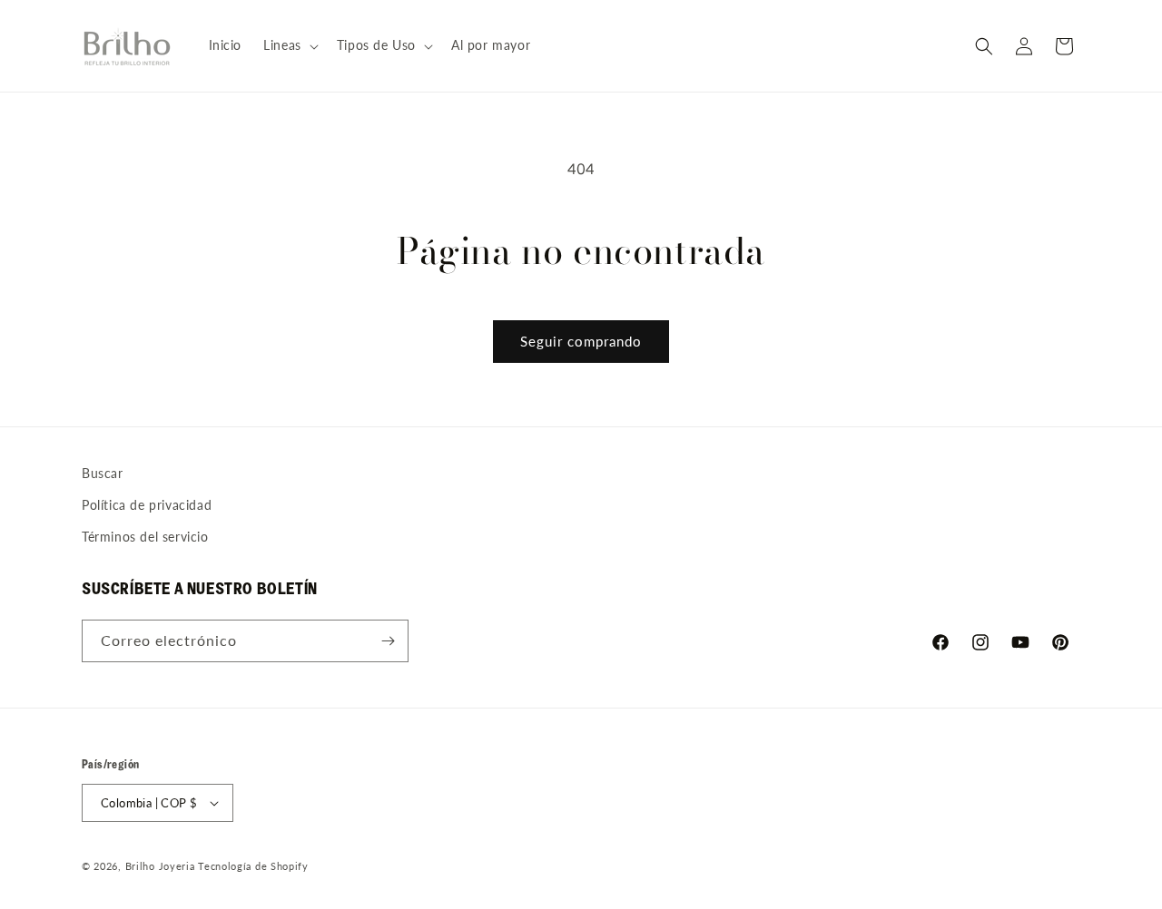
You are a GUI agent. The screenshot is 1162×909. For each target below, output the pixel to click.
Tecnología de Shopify (253, 866)
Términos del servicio (145, 536)
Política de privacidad (147, 505)
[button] (289, 45)
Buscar (102, 473)
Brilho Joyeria (160, 866)
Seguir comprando (581, 341)
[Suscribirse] (388, 641)
